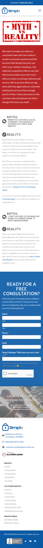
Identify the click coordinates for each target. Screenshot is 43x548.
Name (5, 314)
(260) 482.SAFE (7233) (14, 442)
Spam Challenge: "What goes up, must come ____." (20, 353)
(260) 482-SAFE (26, 2)
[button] (39, 10)
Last (3, 328)
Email (4, 343)
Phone (5, 333)
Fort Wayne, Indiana (11, 519)
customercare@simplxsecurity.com (20, 447)
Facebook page (8, 199)
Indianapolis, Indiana (11, 523)
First (4, 321)
